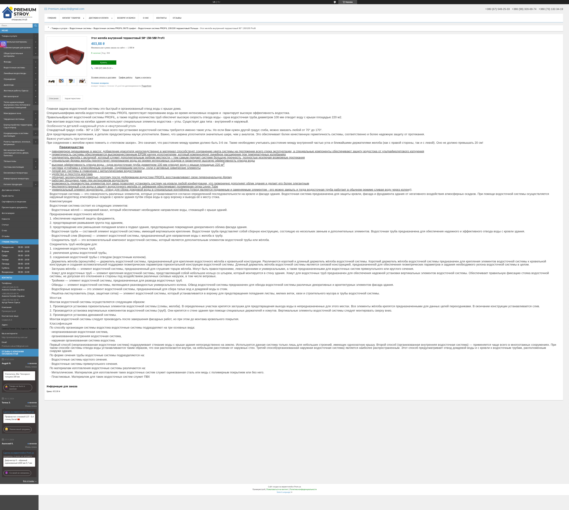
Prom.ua (297, 487)
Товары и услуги (9, 36)
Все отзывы (28, 481)
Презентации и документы (14, 207)
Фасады (7, 61)
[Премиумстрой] (19, 12)
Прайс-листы (8, 195)
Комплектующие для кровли (17, 47)
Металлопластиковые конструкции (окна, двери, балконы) (16, 153)
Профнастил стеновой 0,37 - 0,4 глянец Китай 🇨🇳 (19, 418)
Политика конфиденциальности (303, 489)
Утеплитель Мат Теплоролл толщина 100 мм (17, 375)
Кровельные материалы (15, 41)
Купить (103, 62)
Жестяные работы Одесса (16, 90)
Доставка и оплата (11, 190)
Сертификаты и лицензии (14, 201)
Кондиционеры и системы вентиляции (16, 134)
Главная (52, 18)
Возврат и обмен (126, 18)
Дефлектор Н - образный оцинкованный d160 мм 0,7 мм (18, 461)
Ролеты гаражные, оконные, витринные (17, 143)
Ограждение (10, 79)
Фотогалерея (8, 213)
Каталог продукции (13, 184)
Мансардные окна (12, 113)
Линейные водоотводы (15, 73)
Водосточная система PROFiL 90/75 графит (114, 28)
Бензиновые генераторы (16, 172)
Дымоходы (9, 84)
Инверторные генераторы (16, 178)
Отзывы (5, 236)
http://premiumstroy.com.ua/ (15, 337)
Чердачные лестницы (14, 119)
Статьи (5, 224)
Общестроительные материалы (13, 54)
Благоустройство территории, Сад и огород (18, 126)
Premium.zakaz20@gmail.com (15, 346)
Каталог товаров (71, 18)
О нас (4, 230)
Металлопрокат (11, 96)
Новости (6, 219)
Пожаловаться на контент (277, 489)
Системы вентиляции (14, 167)
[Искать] (36, 25)
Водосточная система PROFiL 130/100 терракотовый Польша (168, 28)
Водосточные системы (14, 67)
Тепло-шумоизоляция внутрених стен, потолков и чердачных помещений (17, 105)
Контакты (161, 18)
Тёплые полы (10, 161)
